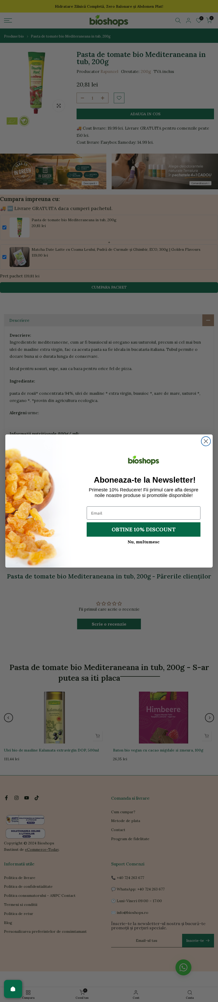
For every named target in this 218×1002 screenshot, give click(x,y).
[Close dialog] (206, 441)
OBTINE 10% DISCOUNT (143, 529)
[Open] (13, 989)
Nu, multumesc (144, 541)
